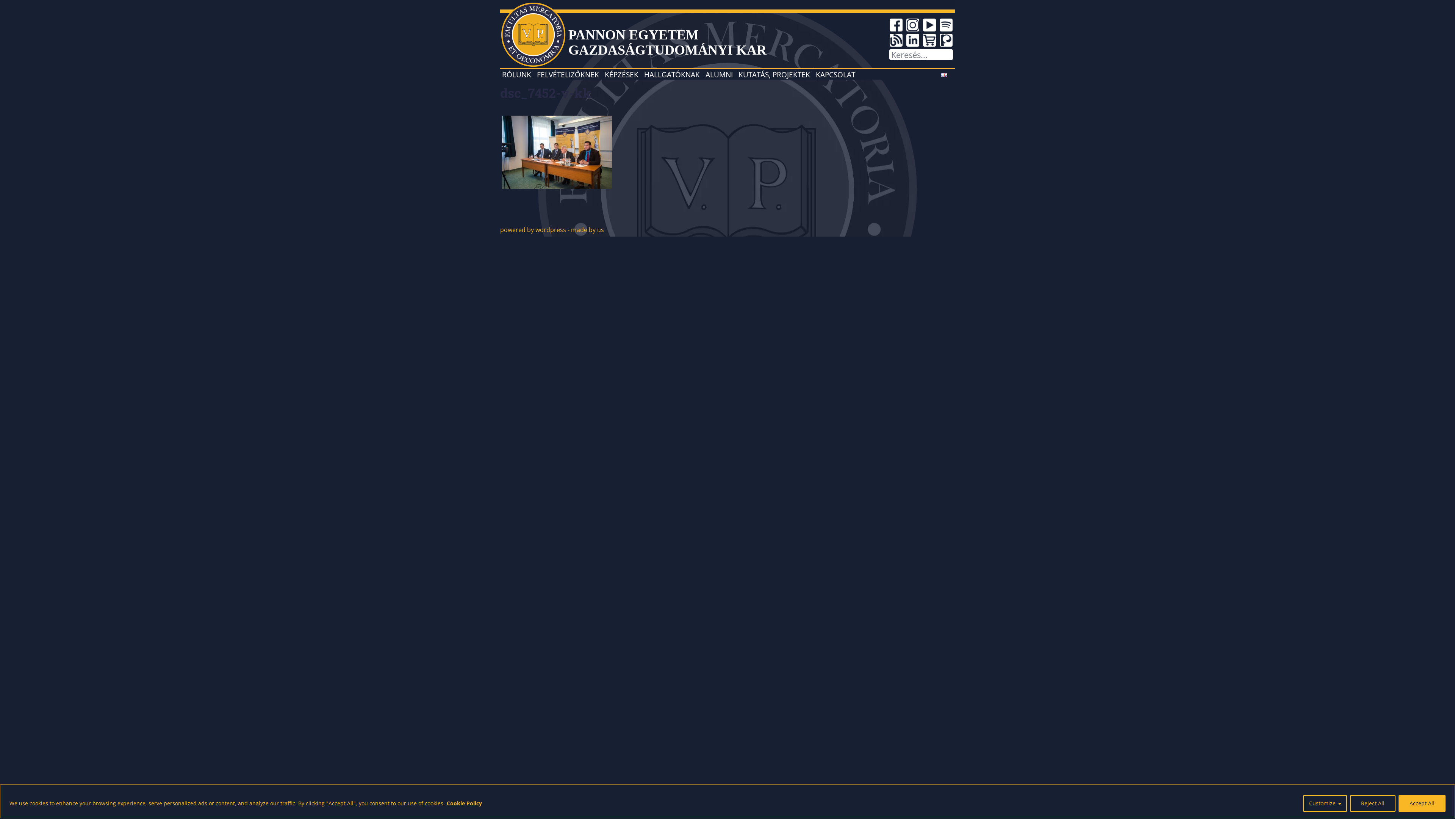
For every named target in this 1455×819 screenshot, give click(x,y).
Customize (1322, 803)
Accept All (1422, 803)
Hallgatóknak (672, 74)
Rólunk (516, 74)
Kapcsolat (835, 74)
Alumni (719, 74)
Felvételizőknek (568, 74)
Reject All (1373, 803)
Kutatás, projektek (774, 74)
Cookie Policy (464, 803)
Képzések (621, 74)
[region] (727, 801)
